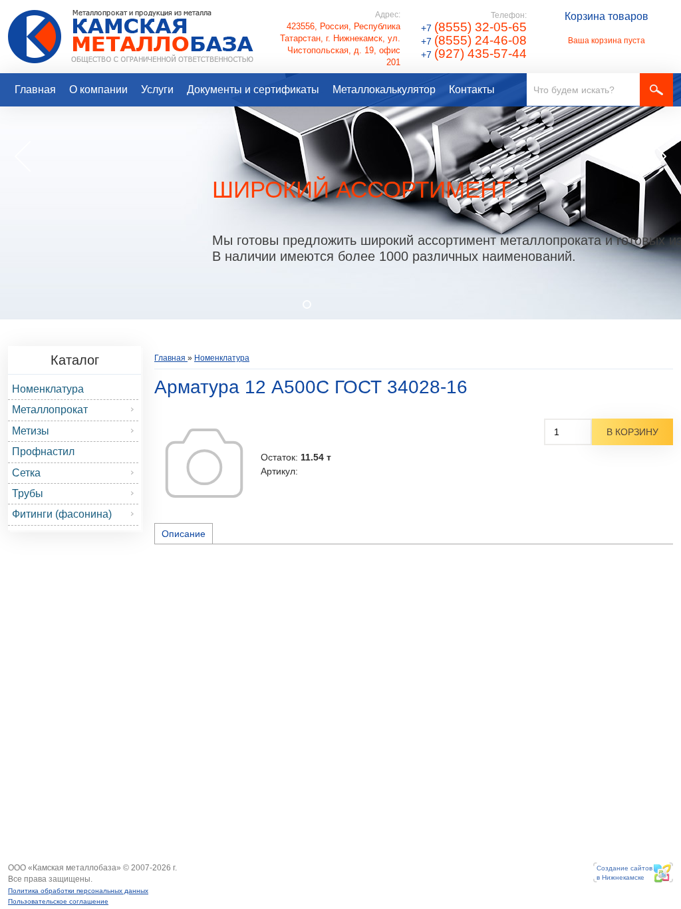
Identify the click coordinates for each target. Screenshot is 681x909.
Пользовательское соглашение (58, 901)
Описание (183, 533)
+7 (474, 28)
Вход (102, 879)
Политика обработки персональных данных (78, 890)
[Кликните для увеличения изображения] (204, 463)
